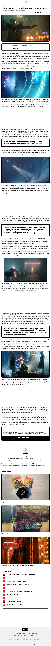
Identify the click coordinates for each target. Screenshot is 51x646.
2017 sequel (4, 63)
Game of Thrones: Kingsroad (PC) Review (16, 581)
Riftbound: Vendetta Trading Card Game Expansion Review (15, 533)
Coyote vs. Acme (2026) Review (14, 601)
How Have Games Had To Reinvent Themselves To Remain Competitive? (24, 588)
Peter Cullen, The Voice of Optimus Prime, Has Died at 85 (20, 591)
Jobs (13, 637)
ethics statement (4, 465)
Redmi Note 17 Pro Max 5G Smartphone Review (17, 578)
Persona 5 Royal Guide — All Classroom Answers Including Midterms (23, 598)
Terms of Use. (3, 644)
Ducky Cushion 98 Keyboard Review (15, 594)
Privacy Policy (25, 639)
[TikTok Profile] (18, 635)
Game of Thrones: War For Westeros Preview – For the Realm (21, 574)
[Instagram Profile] (25, 635)
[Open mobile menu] (2, 1)
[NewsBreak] (35, 635)
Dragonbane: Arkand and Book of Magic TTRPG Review (14, 502)
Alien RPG (3, 56)
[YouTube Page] (28, 635)
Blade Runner (4, 443)
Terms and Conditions (20, 637)
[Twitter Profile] (15, 635)
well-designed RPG (5, 419)
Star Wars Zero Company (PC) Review (16, 604)
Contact (38, 639)
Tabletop (11, 5)
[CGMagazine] (25, 629)
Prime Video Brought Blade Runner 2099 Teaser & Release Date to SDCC (18, 565)
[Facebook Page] (21, 635)
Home (3, 5)
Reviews (6, 5)
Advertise (10, 639)
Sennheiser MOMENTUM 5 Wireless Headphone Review (19, 584)
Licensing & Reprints (17, 639)
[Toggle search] (49, 1)
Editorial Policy (32, 639)
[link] (32, 13)
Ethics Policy (28, 637)
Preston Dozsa (4, 12)
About (9, 637)
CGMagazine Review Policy (37, 637)
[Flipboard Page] (32, 635)
